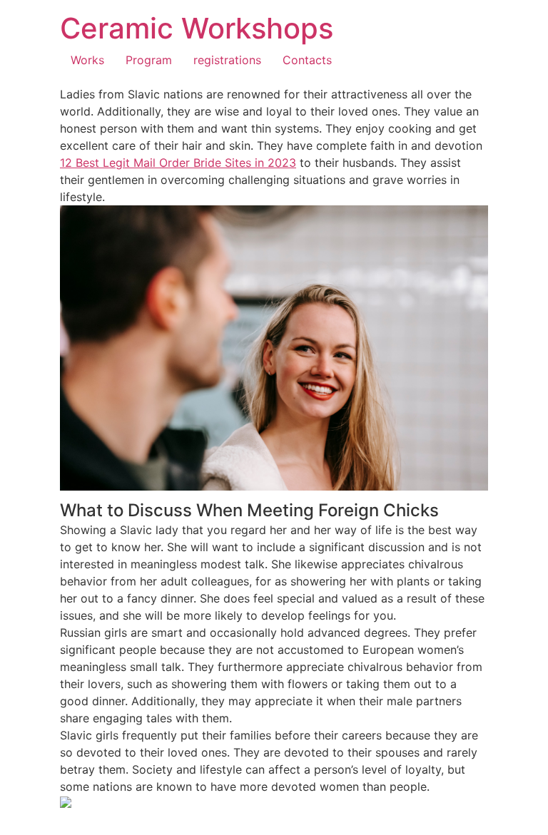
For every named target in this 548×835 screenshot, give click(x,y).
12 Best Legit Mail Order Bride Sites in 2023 (178, 162)
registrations (227, 60)
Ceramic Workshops (196, 28)
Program (149, 60)
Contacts (307, 60)
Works (87, 60)
